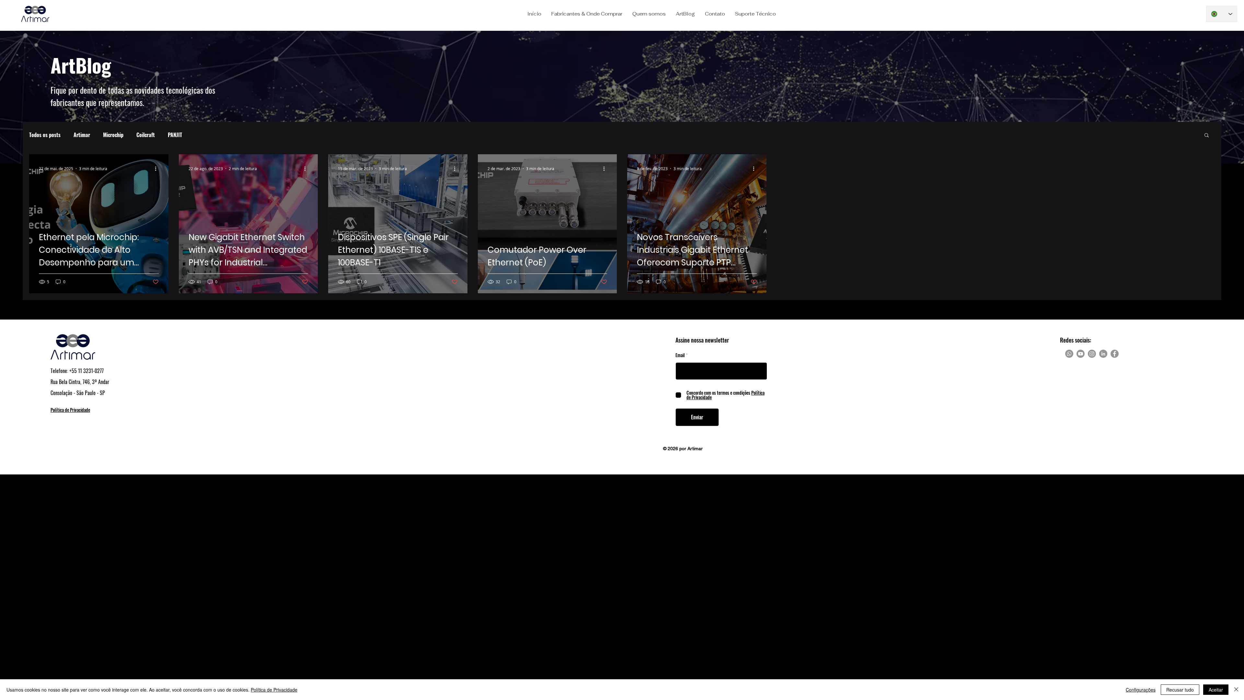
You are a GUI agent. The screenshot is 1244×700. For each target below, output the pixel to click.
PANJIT (175, 135)
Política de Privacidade (274, 689)
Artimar (82, 135)
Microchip (113, 135)
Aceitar (1216, 689)
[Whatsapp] (1069, 354)
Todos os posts (45, 135)
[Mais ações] (158, 168)
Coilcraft (145, 135)
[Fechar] (1236, 689)
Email (680, 355)
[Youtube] (1081, 354)
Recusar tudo (1180, 689)
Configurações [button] (1141, 689)
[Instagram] (1092, 354)
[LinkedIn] (1103, 354)
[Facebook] (1115, 354)
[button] (586, 14)
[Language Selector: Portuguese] (1221, 14)
